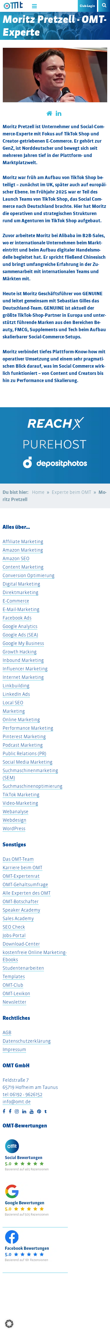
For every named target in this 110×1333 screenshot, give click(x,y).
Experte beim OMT (71, 492)
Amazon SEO (16, 558)
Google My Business (23, 643)
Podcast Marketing (23, 745)
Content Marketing (23, 567)
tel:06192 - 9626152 (22, 1094)
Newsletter (14, 1002)
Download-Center (21, 944)
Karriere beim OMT (22, 868)
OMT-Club (13, 985)
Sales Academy (18, 918)
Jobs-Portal (14, 935)
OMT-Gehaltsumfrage (25, 884)
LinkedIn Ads (16, 694)
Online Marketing (21, 720)
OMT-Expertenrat (21, 876)
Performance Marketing (28, 728)
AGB (7, 1032)
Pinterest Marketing (24, 736)
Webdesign (14, 820)
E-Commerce (16, 601)
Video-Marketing (20, 803)
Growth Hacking (20, 652)
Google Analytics (20, 626)
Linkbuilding (16, 686)
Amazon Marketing (23, 550)
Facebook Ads (17, 618)
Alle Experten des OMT (27, 893)
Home (38, 492)
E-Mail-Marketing (21, 609)
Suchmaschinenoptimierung (32, 786)
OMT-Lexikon (16, 993)
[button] (9, 1324)
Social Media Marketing (27, 762)
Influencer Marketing (25, 669)
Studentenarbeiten (23, 968)
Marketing (14, 711)
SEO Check (14, 927)
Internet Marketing (23, 677)
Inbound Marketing (23, 660)
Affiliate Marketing (23, 541)
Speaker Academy (21, 910)
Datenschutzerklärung (27, 1041)
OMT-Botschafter (21, 901)
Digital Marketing (21, 584)
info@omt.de (17, 1102)
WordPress (14, 828)
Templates (14, 976)
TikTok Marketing (21, 795)
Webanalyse (15, 811)
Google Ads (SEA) (20, 635)
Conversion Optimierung (28, 575)
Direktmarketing (20, 592)
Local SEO (13, 703)
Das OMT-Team (18, 859)
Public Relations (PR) (24, 753)
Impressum (14, 1049)
